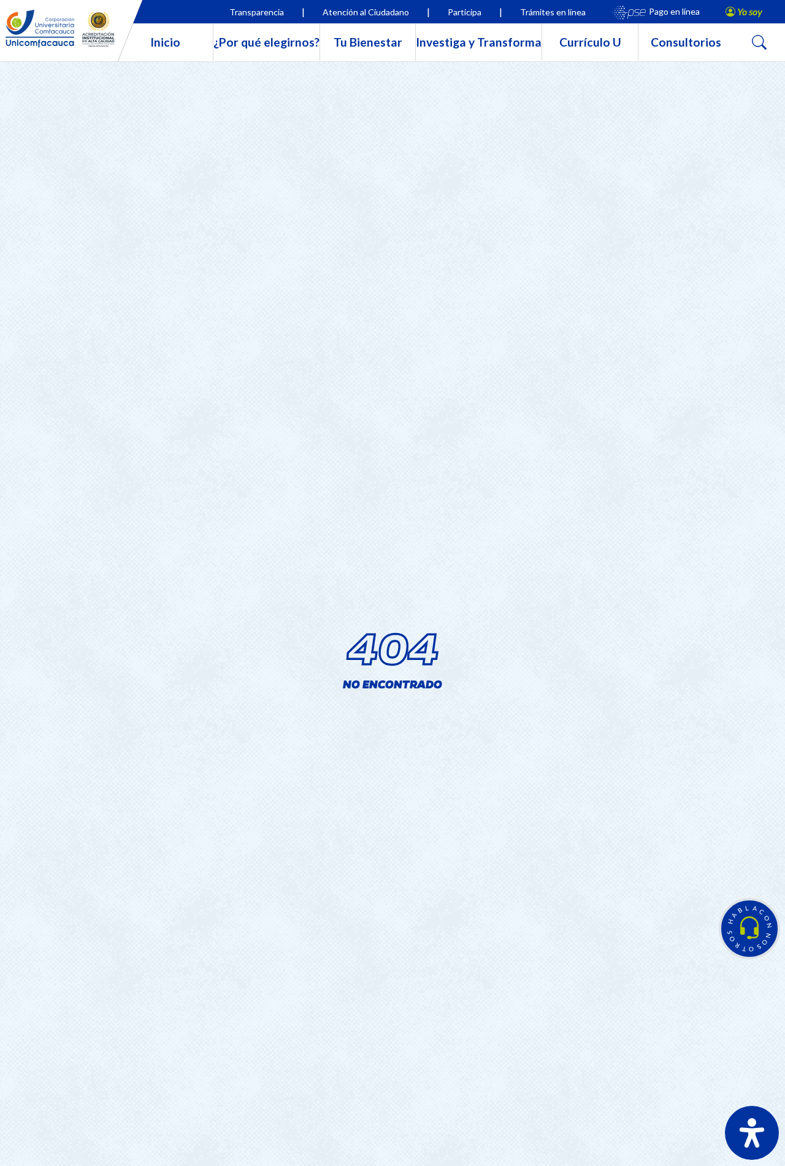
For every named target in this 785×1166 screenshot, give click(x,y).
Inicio (165, 42)
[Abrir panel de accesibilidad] (752, 1133)
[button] (749, 928)
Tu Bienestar (368, 42)
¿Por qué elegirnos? (266, 42)
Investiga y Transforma (479, 42)
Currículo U (590, 42)
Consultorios (686, 42)
